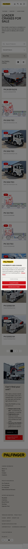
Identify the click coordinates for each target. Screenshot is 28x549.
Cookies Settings (14, 278)
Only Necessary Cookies (14, 286)
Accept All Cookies (14, 282)
